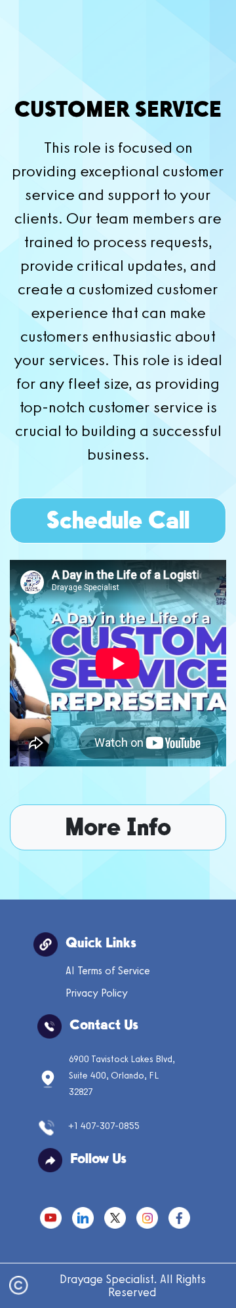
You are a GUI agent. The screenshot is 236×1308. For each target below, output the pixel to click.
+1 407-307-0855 (104, 1125)
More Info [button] (118, 829)
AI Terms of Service (108, 970)
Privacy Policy (97, 993)
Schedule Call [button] (118, 522)
